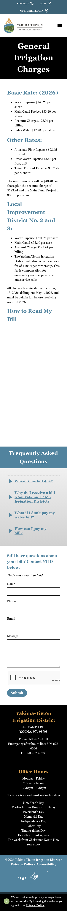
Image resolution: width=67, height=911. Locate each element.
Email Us (44, 875)
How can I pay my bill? (31, 530)
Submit (17, 693)
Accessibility (46, 864)
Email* (12, 618)
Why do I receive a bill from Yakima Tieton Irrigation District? (35, 497)
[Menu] (59, 25)
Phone (11, 601)
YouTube (33, 875)
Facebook (22, 875)
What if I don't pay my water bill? (35, 515)
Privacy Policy (22, 864)
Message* (13, 636)
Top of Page (33, 885)
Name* (12, 584)
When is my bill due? (34, 481)
